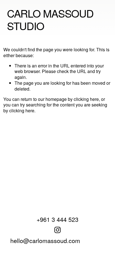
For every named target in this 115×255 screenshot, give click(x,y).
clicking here (86, 99)
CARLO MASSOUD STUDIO (50, 19)
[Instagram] (57, 230)
